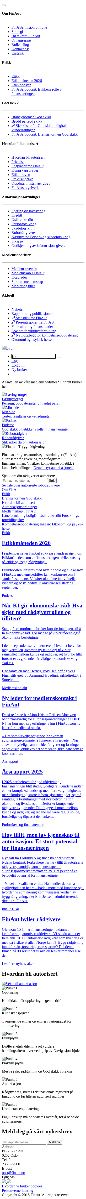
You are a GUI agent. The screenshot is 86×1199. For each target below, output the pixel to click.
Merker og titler (23, 286)
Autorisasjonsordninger (19, 507)
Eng (14, 361)
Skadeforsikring (23, 228)
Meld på (54, 1142)
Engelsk (17, 53)
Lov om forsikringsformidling (33, 331)
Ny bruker (19, 370)
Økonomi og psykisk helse (31, 339)
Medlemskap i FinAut (27, 273)
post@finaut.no (13, 1173)
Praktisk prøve (22, 179)
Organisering (21, 40)
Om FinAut (10, 489)
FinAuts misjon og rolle (29, 27)
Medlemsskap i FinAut (19, 511)
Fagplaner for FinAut (27, 166)
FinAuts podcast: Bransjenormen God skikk (44, 134)
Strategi (17, 32)
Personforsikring (23, 224)
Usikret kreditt (22, 220)
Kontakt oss (20, 49)
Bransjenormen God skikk (31, 117)
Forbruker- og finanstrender (32, 327)
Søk (52, 480)
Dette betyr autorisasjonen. (53, 468)
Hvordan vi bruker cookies (22, 1186)
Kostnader (19, 277)
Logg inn (18, 365)
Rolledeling (20, 45)
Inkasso (17, 241)
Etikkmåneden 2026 (26, 81)
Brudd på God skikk (26, 121)
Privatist (17, 162)
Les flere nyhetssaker (18, 964)
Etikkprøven (20, 175)
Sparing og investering (28, 211)
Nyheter (17, 309)
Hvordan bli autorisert (27, 157)
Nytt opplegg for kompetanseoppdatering (46, 335)
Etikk (15, 76)
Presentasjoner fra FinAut (34, 322)
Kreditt (16, 215)
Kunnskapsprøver (24, 170)
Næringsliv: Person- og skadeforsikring (40, 237)
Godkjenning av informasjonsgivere (38, 246)
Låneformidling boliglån (20, 515)
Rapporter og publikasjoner (32, 314)
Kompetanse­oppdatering (21, 524)
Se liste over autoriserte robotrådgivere (31, 485)
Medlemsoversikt (24, 269)
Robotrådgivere (23, 233)
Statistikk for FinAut (31, 318)
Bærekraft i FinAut (25, 36)
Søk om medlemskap (27, 282)
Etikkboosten (21, 85)
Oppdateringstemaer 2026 (30, 183)
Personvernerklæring (17, 1190)
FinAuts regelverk (25, 188)
